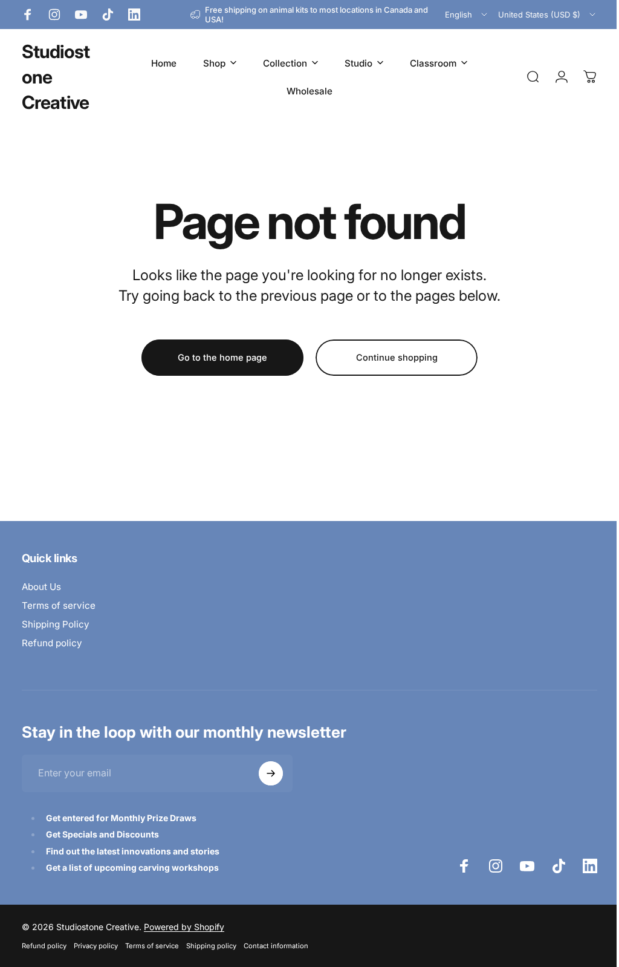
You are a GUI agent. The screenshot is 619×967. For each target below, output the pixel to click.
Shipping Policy (55, 624)
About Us (41, 586)
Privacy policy (96, 946)
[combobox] (467, 14)
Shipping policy (211, 946)
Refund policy (52, 643)
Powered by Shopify (184, 927)
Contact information (276, 946)
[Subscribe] (271, 773)
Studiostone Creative (55, 77)
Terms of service (59, 605)
